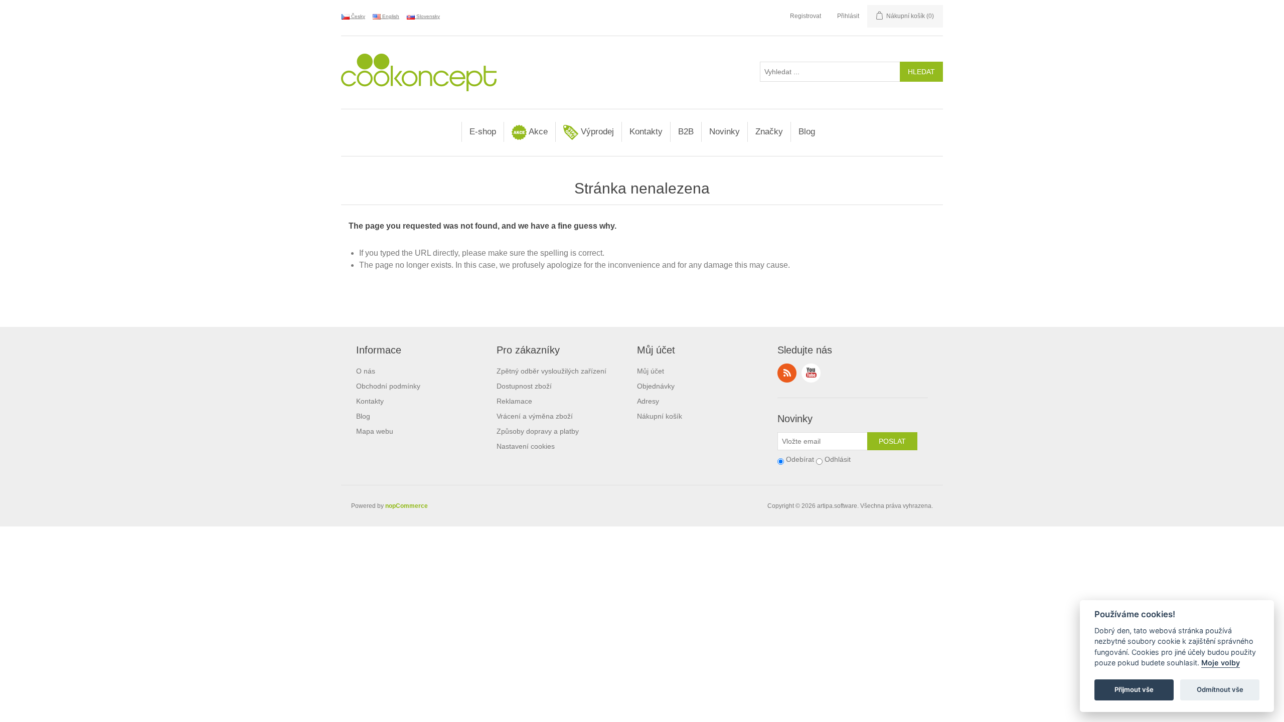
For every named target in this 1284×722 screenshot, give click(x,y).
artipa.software (837, 505)
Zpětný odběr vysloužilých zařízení (551, 371)
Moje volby (1220, 663)
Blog (806, 131)
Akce (537, 131)
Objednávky (656, 386)
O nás (365, 371)
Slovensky (427, 16)
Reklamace (514, 401)
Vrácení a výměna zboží (535, 416)
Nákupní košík (659, 416)
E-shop (482, 131)
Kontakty (646, 131)
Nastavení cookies (526, 446)
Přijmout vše (1134, 690)
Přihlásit (848, 16)
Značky (769, 131)
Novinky (724, 131)
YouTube (811, 373)
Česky (357, 16)
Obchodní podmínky (388, 386)
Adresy (648, 401)
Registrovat (805, 16)
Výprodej (596, 131)
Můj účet (650, 371)
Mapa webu (374, 431)
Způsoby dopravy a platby (538, 431)
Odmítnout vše (1220, 690)
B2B (686, 131)
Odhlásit (838, 459)
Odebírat (800, 459)
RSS (786, 373)
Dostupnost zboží (524, 386)
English (390, 16)
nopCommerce (406, 505)
